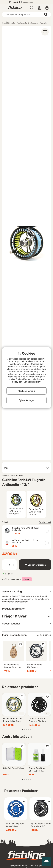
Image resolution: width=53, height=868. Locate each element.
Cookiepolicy (33, 382)
